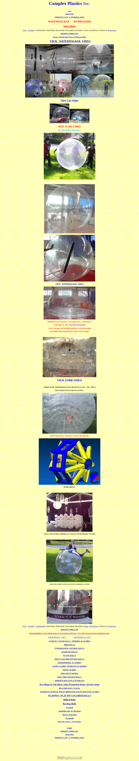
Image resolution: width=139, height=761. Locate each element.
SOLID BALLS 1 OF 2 (57, 637)
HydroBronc (93, 626)
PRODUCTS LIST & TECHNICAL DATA (69, 17)
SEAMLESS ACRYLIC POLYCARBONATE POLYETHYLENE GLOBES (69, 692)
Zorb (24, 30)
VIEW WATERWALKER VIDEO (70, 41)
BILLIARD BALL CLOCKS (69, 688)
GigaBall (31, 30)
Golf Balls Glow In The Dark (69, 711)
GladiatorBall (40, 626)
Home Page (69, 14)
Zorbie (85, 626)
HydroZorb (112, 30)
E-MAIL (69, 11)
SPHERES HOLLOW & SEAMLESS (69, 681)
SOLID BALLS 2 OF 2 (82, 637)
